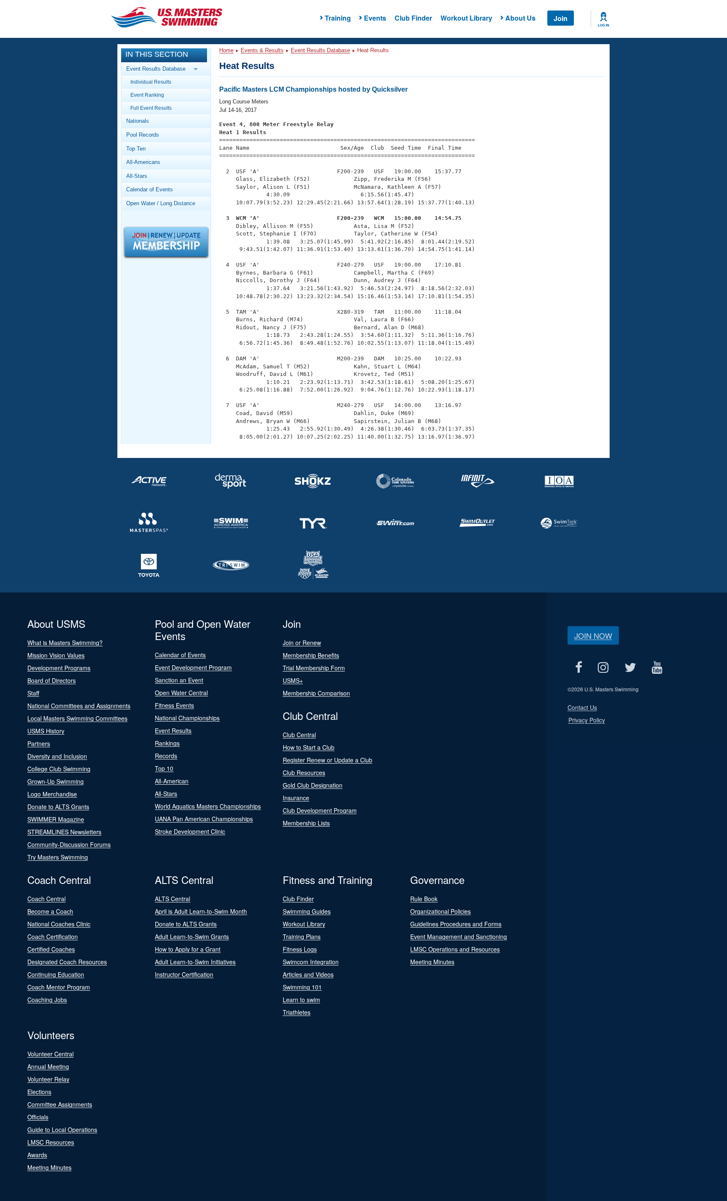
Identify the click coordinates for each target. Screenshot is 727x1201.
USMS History (45, 731)
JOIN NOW (593, 635)
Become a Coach (50, 911)
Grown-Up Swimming (55, 781)
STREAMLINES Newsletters (64, 832)
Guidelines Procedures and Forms (455, 924)
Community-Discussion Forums (69, 844)
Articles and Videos (308, 974)
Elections (39, 1091)
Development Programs (58, 668)
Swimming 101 (302, 987)
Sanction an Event (179, 680)
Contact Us (582, 707)
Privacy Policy (586, 720)
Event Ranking (147, 95)
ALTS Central (172, 898)
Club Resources (304, 772)
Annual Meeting (48, 1066)
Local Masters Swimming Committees (77, 718)
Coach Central (46, 898)
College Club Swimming (58, 769)
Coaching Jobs (47, 999)
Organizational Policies (440, 911)
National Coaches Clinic (58, 924)
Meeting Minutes (432, 962)
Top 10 (164, 768)
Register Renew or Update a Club (327, 760)
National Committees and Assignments (78, 705)
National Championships (187, 718)
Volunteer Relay (48, 1079)
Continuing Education (55, 974)
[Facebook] (579, 667)
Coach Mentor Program (58, 987)
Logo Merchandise (52, 794)
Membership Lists (306, 823)
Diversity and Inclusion (57, 756)
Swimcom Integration (311, 962)
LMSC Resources (50, 1142)
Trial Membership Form (314, 668)
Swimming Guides (307, 911)
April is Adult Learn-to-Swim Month (201, 911)
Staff (33, 693)
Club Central (299, 734)
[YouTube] (657, 667)
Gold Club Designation (312, 785)
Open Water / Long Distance (160, 203)
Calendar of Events (149, 189)
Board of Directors (51, 680)
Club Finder (413, 18)
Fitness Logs (300, 949)
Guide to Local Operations (62, 1129)
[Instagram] (603, 667)
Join (561, 18)
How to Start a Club (308, 747)
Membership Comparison (316, 693)
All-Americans (143, 162)
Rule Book (424, 898)
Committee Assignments (59, 1104)
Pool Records (142, 135)
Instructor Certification (184, 974)
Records (166, 755)
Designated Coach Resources (67, 962)
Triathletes (296, 1012)
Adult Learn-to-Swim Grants (192, 936)
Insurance (296, 798)
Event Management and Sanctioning (458, 936)
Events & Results (262, 50)
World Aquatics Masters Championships (208, 806)
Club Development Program (320, 810)
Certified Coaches (51, 949)
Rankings (167, 743)
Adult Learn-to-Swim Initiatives (195, 962)
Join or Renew (302, 642)
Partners (38, 743)
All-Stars (136, 176)
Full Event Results (151, 108)
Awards (37, 1155)
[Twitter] (630, 667)
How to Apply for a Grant (187, 949)
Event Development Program (193, 667)
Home (226, 50)
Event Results (173, 730)
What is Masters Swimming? (65, 642)
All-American (171, 781)
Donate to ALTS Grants (58, 806)
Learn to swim (301, 999)
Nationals (137, 121)
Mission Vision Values (56, 655)
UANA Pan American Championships (204, 819)
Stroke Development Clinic (190, 831)
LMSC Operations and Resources (455, 949)
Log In (603, 25)
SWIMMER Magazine (55, 819)
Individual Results (150, 82)
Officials (37, 1117)
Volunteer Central (50, 1054)
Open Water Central (181, 692)
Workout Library (466, 18)
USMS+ (293, 680)
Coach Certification (52, 936)
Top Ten (136, 148)
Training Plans (302, 936)
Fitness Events (174, 705)
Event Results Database (320, 50)
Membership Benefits (311, 655)
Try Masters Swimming (57, 857)
